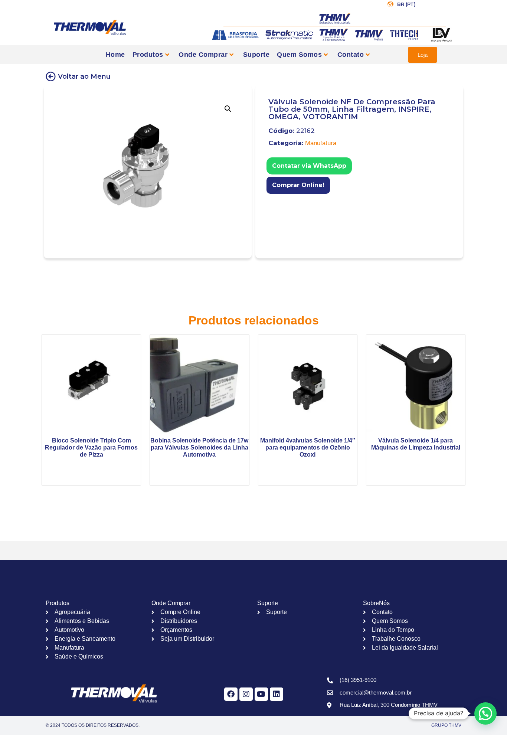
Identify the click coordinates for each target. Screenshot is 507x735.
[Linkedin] (276, 694)
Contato (350, 54)
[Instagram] (246, 694)
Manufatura (320, 143)
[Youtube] (261, 694)
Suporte (256, 54)
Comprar (271, 196)
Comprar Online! (298, 185)
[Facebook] (231, 694)
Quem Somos (299, 54)
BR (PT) (406, 4)
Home (115, 54)
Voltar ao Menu (84, 76)
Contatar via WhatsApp (309, 165)
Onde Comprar (203, 54)
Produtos (148, 54)
